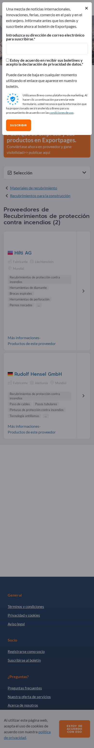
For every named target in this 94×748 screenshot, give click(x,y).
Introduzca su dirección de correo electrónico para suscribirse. (45, 37)
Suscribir (18, 125)
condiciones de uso (61, 112)
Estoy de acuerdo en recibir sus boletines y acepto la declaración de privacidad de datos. (44, 62)
